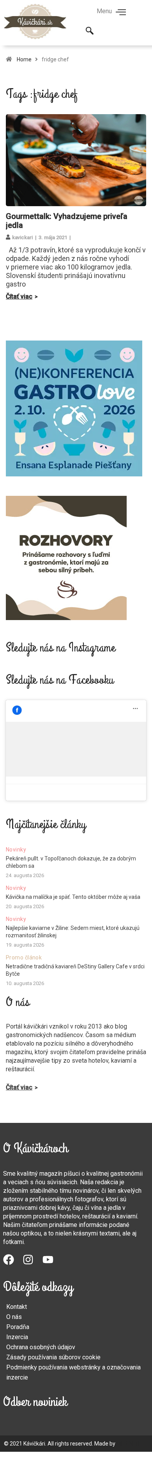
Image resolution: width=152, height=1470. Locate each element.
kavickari (22, 237)
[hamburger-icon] (121, 13)
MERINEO (128, 1443)
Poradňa (17, 1327)
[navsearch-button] (89, 31)
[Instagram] (32, 1264)
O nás (14, 1317)
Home (24, 59)
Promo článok (24, 957)
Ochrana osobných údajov (40, 1347)
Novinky (16, 849)
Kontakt (16, 1306)
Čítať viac (19, 296)
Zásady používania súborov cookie (53, 1357)
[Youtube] (52, 1264)
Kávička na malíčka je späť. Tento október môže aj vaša (73, 897)
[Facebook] (13, 1264)
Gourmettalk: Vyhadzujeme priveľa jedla (66, 221)
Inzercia (17, 1337)
